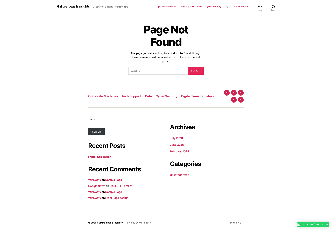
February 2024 (179, 151)
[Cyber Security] (234, 100)
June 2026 (177, 144)
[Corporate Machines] (227, 93)
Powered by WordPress (138, 222)
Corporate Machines (165, 6)
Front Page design (99, 156)
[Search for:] (157, 71)
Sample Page (113, 179)
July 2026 (176, 138)
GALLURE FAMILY (121, 186)
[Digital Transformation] (241, 100)
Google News (96, 186)
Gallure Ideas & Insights (73, 6)
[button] (313, 224)
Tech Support (186, 6)
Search (91, 119)
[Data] (241, 93)
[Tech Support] (234, 93)
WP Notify (94, 179)
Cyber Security (213, 6)
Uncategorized (179, 175)
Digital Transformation (236, 6)
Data (199, 6)
